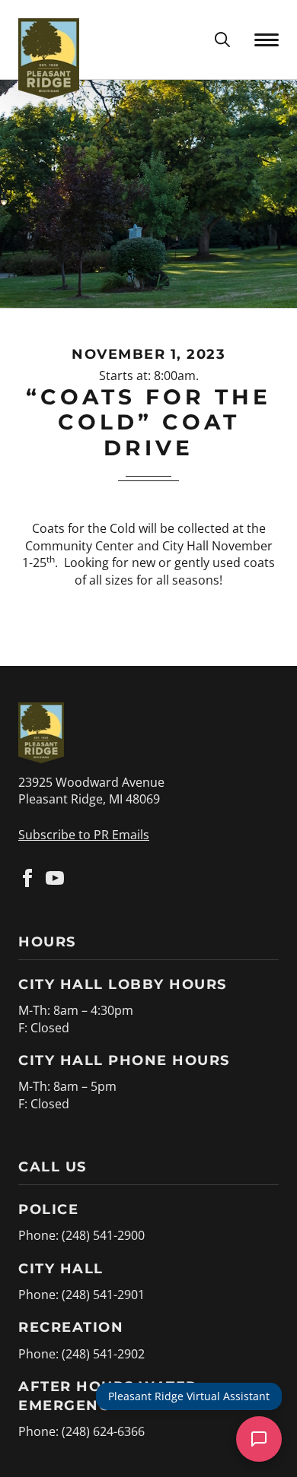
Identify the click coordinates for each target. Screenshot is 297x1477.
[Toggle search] (222, 39)
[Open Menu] (266, 39)
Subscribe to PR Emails (83, 834)
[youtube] (55, 878)
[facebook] (27, 878)
